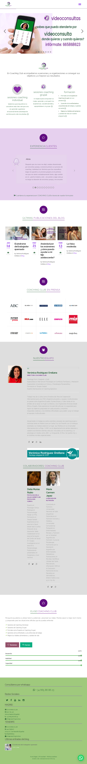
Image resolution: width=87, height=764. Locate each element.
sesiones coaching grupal (43, 93)
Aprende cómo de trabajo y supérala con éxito (69, 106)
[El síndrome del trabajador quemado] (17, 233)
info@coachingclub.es (14, 719)
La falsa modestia (71, 245)
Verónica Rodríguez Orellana (42, 372)
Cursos (27, 645)
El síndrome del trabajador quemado (21, 246)
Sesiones (13, 645)
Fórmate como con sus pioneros (67, 98)
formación (69, 92)
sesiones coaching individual (17, 98)
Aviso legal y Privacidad (38, 756)
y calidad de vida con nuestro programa (69, 113)
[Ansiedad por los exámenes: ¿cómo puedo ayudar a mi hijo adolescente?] (43, 233)
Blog (22, 256)
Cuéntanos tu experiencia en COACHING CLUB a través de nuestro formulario (44, 196)
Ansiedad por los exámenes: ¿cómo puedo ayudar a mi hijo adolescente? (48, 250)
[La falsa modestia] (70, 233)
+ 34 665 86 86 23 (44, 690)
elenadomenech (45, 758)
